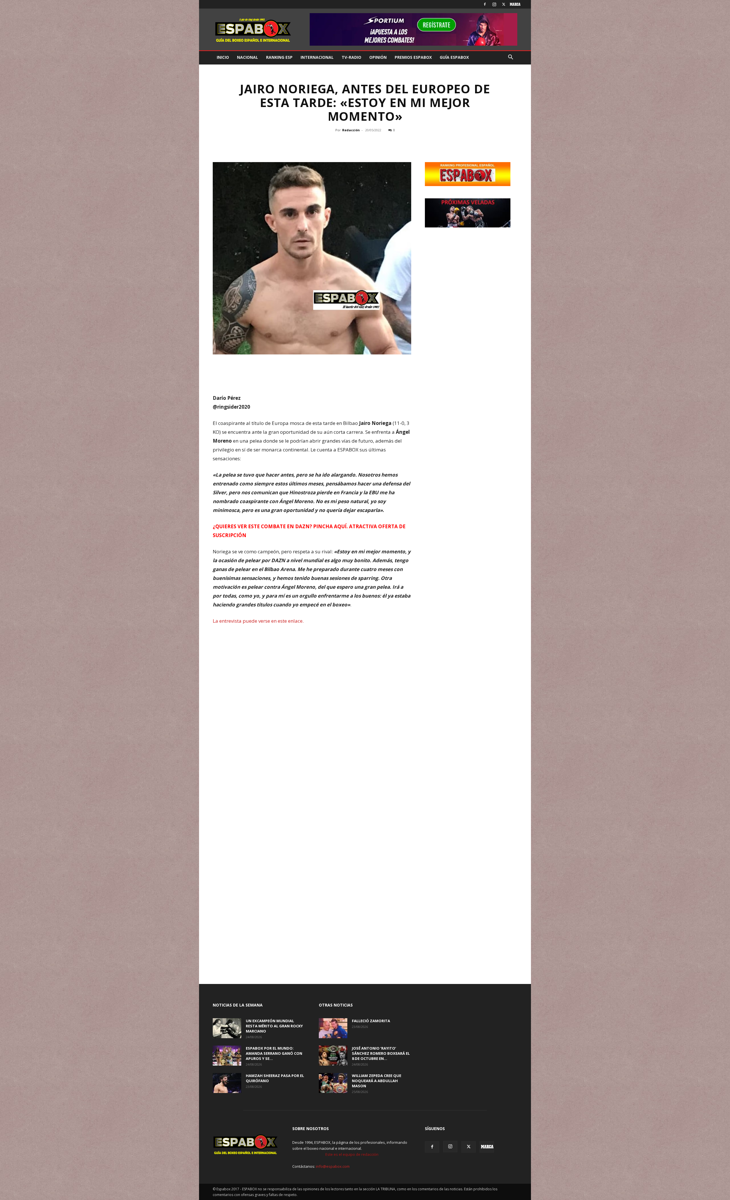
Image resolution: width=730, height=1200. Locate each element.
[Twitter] (503, 4)
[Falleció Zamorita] (333, 1028)
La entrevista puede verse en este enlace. (258, 621)
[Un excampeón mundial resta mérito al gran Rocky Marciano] (227, 1028)
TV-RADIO (351, 57)
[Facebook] (484, 4)
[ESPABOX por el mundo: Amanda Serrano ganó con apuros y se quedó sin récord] (227, 1056)
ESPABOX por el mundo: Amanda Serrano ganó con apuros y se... (274, 1053)
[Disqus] (312, 746)
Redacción (351, 130)
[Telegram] (377, 143)
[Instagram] (494, 4)
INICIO (223, 57)
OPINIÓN (378, 57)
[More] (392, 143)
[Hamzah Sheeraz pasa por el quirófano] (227, 1083)
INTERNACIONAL (317, 57)
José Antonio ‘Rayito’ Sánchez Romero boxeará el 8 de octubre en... (381, 1053)
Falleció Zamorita (371, 1020)
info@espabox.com (333, 1166)
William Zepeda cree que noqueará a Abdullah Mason (376, 1080)
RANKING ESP (279, 57)
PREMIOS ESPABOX (413, 57)
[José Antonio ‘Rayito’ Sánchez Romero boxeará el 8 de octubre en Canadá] (333, 1056)
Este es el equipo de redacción (351, 1154)
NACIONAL (247, 57)
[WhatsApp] (364, 143)
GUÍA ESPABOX (454, 57)
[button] (510, 57)
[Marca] (513, 4)
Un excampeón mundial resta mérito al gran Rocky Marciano (274, 1026)
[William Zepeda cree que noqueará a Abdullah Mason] (333, 1083)
